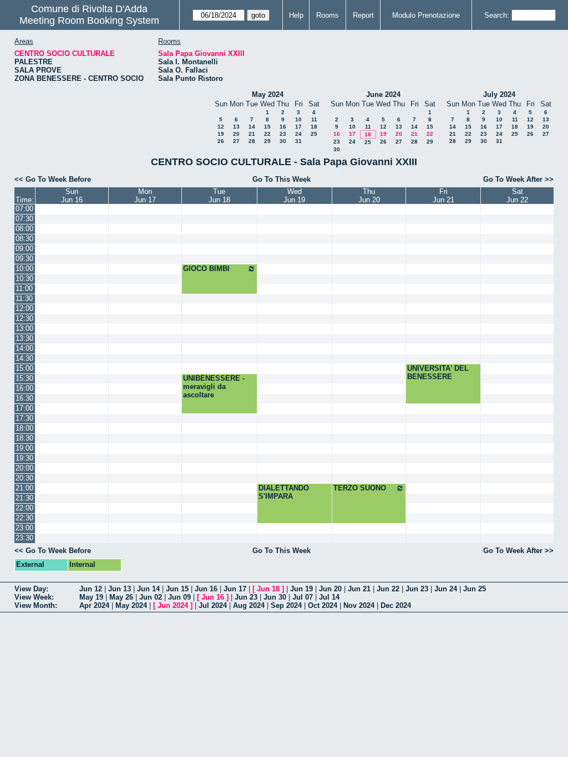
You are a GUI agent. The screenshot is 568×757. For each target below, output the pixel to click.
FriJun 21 (443, 195)
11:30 (24, 298)
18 (314, 127)
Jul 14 (329, 597)
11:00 (24, 288)
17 (298, 127)
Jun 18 (268, 589)
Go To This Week (281, 179)
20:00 (24, 468)
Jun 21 (359, 589)
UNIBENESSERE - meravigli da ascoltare (214, 386)
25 (314, 134)
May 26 (121, 597)
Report (363, 15)
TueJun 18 (219, 195)
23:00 (24, 528)
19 (220, 134)
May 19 (91, 597)
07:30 (24, 218)
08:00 (24, 228)
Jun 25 (474, 589)
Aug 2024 (249, 605)
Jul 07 (302, 597)
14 (251, 127)
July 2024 (499, 94)
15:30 (24, 378)
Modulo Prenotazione (426, 15)
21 (251, 134)
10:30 (24, 278)
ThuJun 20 (369, 195)
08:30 (24, 238)
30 (283, 141)
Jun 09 (179, 597)
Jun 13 (119, 589)
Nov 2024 (358, 605)
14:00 (24, 348)
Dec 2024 (396, 605)
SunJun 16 (72, 195)
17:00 (24, 408)
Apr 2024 (94, 605)
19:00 (24, 448)
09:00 (24, 248)
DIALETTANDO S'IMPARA (283, 492)
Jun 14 (148, 589)
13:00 (24, 328)
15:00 (24, 368)
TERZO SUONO (359, 488)
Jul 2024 (213, 605)
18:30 (24, 438)
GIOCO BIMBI (206, 268)
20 (236, 134)
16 (283, 127)
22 (267, 134)
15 (267, 127)
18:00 (24, 428)
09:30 (24, 258)
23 (283, 134)
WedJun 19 (294, 195)
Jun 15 (177, 589)
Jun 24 (445, 589)
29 (267, 141)
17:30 (24, 418)
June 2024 (383, 94)
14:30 (24, 358)
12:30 (24, 318)
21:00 (24, 488)
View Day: (31, 589)
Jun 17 (235, 589)
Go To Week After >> (518, 179)
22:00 (24, 508)
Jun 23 (416, 589)
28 (251, 141)
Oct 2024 (322, 605)
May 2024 (267, 94)
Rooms (327, 15)
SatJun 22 (517, 195)
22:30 (24, 518)
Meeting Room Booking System (89, 20)
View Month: (35, 605)
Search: (496, 15)
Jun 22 (388, 589)
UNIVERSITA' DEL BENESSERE (438, 372)
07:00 (24, 208)
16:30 (24, 398)
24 (298, 134)
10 (298, 119)
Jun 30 (274, 597)
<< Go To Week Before (52, 179)
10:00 (24, 268)
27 (236, 141)
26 (220, 141)
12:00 (24, 308)
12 (220, 127)
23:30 (24, 538)
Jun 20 (330, 589)
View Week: (34, 597)
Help (296, 15)
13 (236, 127)
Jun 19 (301, 589)
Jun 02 (150, 597)
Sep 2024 (286, 605)
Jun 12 (90, 589)
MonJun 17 (145, 195)
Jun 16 (206, 589)
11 (314, 119)
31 (298, 141)
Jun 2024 (173, 605)
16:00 (24, 388)
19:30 (24, 458)
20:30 (24, 478)
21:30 (24, 498)
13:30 (24, 338)
